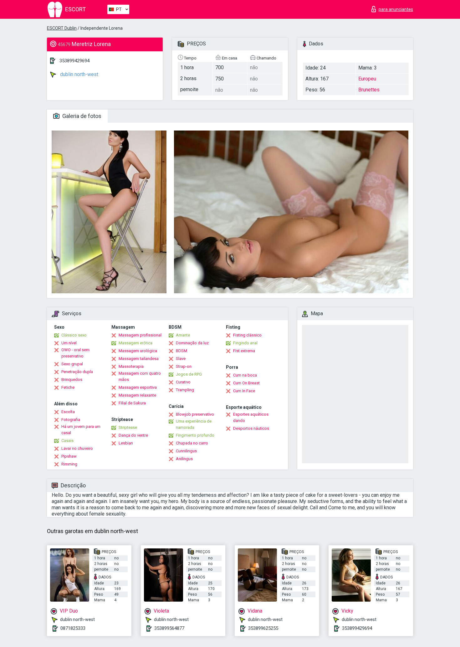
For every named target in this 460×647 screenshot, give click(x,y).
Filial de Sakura (132, 403)
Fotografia (70, 419)
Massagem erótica (135, 343)
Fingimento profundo (195, 435)
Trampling (185, 390)
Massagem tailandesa (139, 358)
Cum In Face (244, 390)
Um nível (69, 343)
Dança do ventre (133, 435)
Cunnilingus (186, 451)
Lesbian (126, 443)
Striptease (128, 427)
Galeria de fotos (81, 116)
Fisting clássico (247, 335)
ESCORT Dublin (62, 28)
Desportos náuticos (251, 428)
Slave (181, 358)
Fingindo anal (245, 343)
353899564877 (169, 628)
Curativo (183, 382)
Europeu (367, 79)
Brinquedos (71, 379)
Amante (183, 335)
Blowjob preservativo (195, 414)
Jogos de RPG (189, 374)
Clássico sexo (74, 335)
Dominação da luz (192, 343)
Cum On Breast (246, 383)
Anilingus (184, 458)
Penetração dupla (77, 371)
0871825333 (72, 628)
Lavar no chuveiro (77, 448)
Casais (67, 440)
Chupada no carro (192, 443)
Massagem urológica (138, 350)
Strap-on (184, 366)
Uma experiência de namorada (194, 424)
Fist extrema (244, 350)
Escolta (68, 411)
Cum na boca (245, 375)
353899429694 (74, 61)
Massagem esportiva (138, 387)
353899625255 (263, 628)
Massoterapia (131, 366)
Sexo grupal (72, 364)
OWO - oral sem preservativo (75, 352)
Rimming (69, 464)
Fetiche (67, 387)
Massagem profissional (140, 335)
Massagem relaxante (137, 395)
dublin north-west (78, 74)
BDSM (181, 350)
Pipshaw (69, 456)
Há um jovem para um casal (80, 429)
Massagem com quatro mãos (140, 376)
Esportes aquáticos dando (250, 417)
